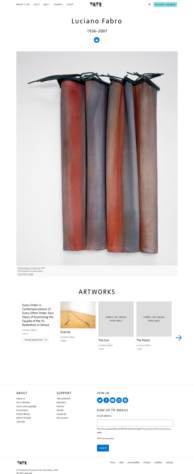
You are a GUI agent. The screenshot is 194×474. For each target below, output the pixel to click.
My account (62, 418)
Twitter (100, 400)
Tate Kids (20, 421)
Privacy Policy (147, 429)
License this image (25, 274)
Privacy (146, 462)
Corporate (61, 414)
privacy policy (108, 438)
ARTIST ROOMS (23, 418)
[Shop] (97, 40)
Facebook (106, 400)
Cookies (158, 462)
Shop (70, 4)
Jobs (121, 462)
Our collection (23, 402)
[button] (148, 4)
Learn (57, 4)
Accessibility (133, 462)
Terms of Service (164, 429)
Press (112, 462)
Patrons (60, 406)
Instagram (119, 400)
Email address (104, 416)
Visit (37, 4)
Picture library (23, 414)
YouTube (112, 400)
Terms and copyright (26, 406)
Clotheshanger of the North (28, 268)
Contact (169, 462)
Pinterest (125, 400)
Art (45, 4)
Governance (22, 410)
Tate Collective (63, 398)
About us (20, 398)
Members (61, 402)
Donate (60, 410)
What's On (23, 4)
